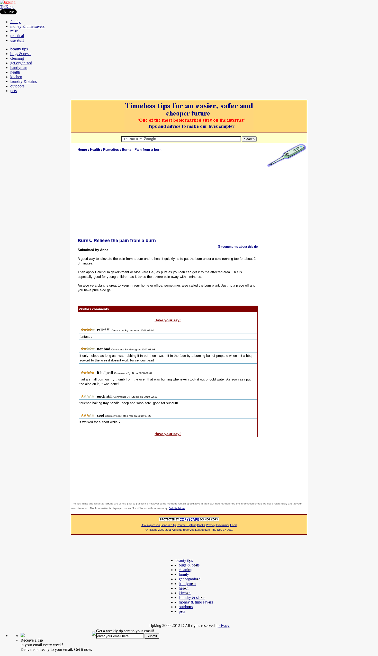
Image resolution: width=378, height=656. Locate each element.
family (15, 22)
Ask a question (150, 525)
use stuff (17, 40)
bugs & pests (20, 53)
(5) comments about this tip (238, 247)
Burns (126, 150)
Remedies (111, 150)
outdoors (17, 86)
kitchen (16, 77)
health (15, 72)
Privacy (210, 525)
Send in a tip (168, 525)
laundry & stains (23, 81)
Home (82, 150)
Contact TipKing (186, 525)
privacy (224, 625)
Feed (233, 525)
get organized (21, 63)
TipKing (7, 7)
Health (95, 150)
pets (13, 90)
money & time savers (27, 26)
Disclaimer (222, 525)
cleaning (17, 58)
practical (17, 35)
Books (201, 525)
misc (14, 31)
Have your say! (168, 320)
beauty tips (19, 49)
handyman (18, 67)
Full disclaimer (177, 508)
